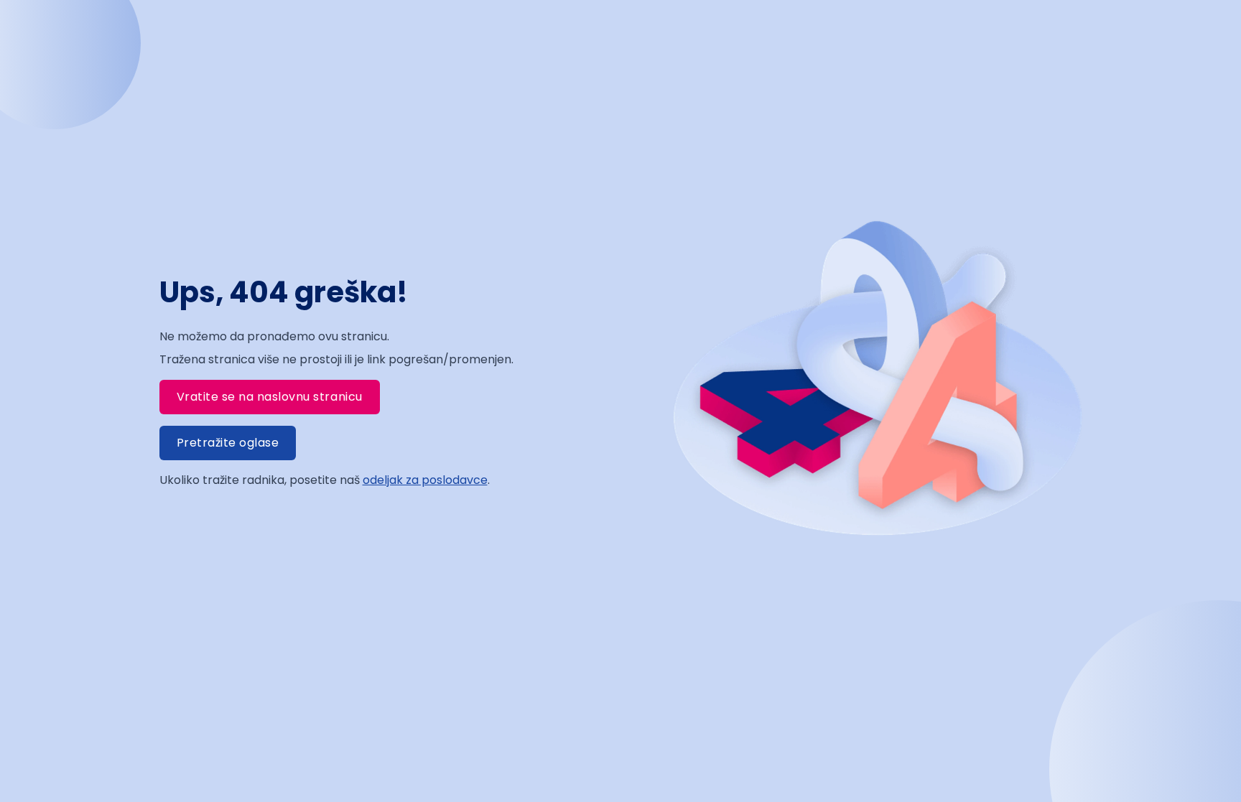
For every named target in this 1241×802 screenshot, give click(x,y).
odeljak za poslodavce (425, 480)
